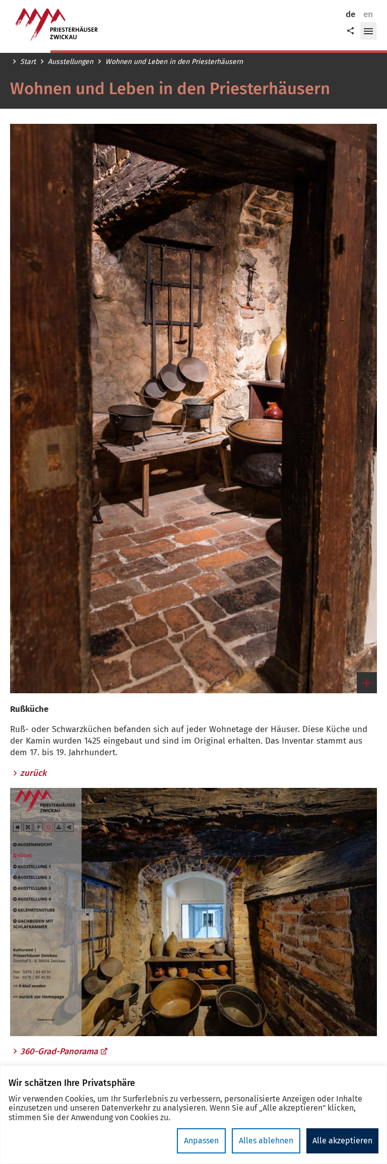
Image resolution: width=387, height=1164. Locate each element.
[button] (368, 31)
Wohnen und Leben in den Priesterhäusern (174, 62)
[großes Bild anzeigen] (193, 408)
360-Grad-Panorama (59, 1051)
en (368, 14)
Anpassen (201, 1140)
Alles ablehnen (266, 1140)
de (350, 14)
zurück (33, 773)
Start (28, 62)
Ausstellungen (70, 62)
